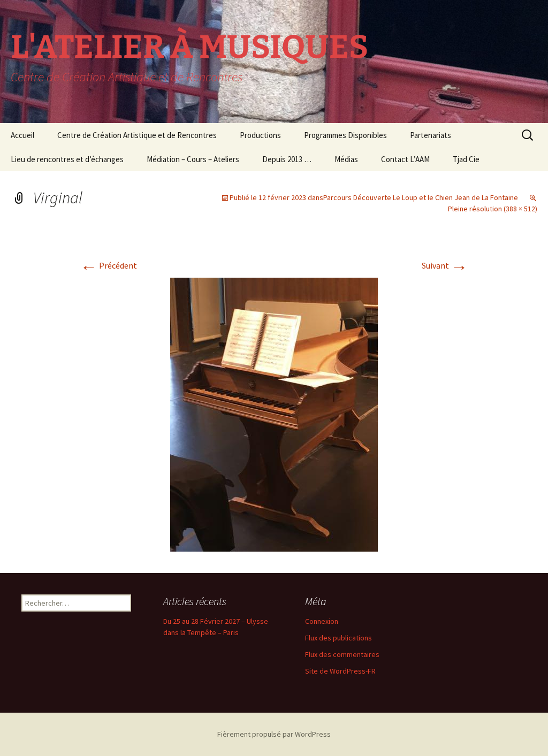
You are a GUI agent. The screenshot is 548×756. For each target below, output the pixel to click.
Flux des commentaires (342, 654)
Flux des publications (338, 638)
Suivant (445, 265)
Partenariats (430, 135)
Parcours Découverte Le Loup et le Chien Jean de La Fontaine (420, 197)
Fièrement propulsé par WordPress (274, 734)
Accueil (22, 135)
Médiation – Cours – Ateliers (193, 159)
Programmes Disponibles (345, 135)
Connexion (321, 621)
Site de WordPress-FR (340, 671)
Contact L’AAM (405, 159)
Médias (346, 159)
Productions (260, 135)
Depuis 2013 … (286, 159)
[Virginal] (274, 413)
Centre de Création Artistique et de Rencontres (137, 135)
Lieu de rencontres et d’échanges (67, 159)
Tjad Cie (466, 159)
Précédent (108, 265)
